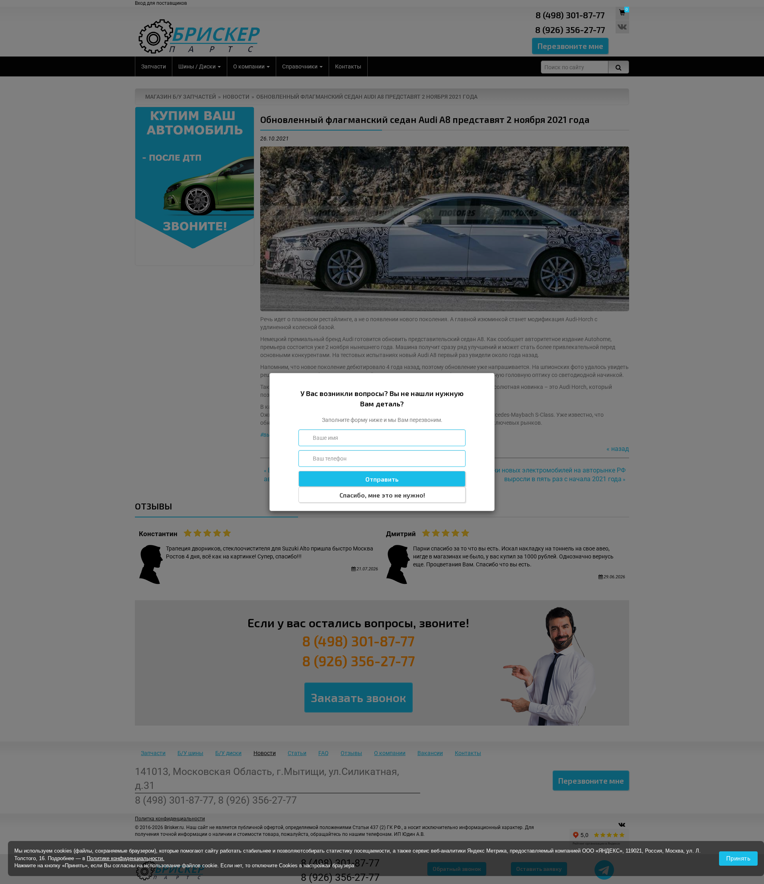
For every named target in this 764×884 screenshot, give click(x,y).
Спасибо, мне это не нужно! (382, 495)
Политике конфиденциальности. (125, 858)
